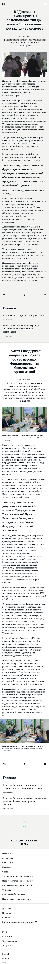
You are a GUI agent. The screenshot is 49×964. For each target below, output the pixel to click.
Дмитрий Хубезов (30, 265)
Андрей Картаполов (23, 888)
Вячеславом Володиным (18, 518)
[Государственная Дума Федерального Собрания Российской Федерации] (3, 4)
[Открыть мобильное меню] (45, 4)
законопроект (17, 100)
